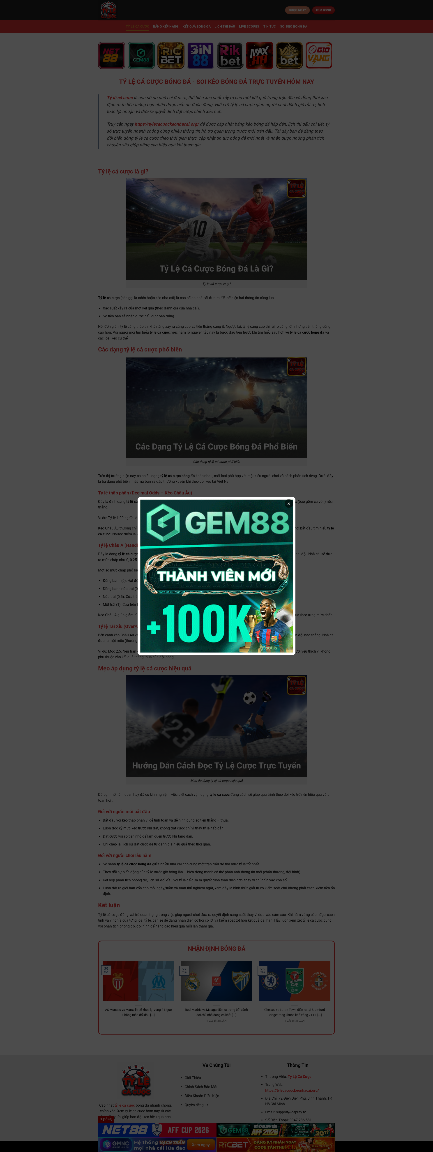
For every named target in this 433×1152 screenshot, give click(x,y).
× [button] (288, 503)
